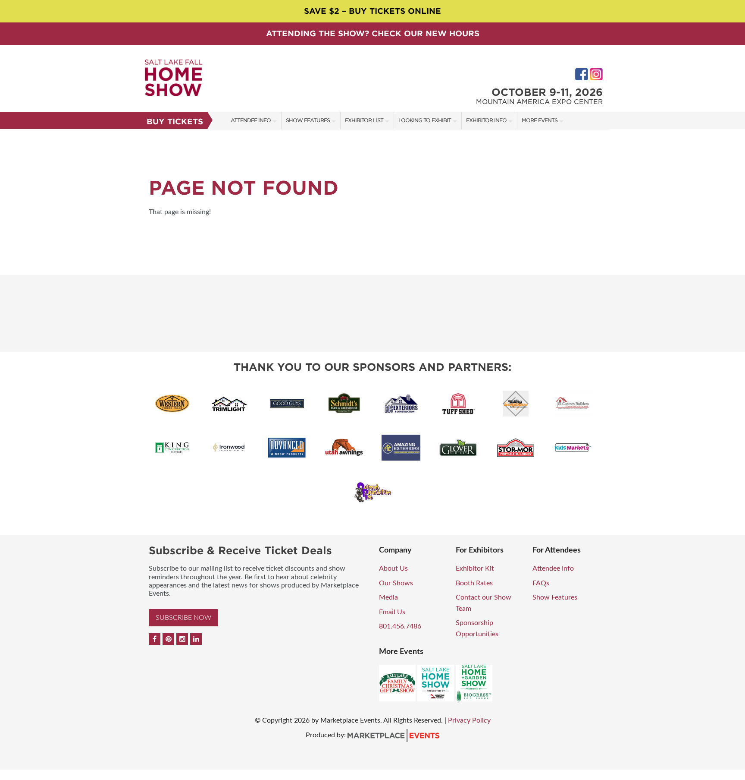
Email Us (392, 612)
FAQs (540, 583)
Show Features (308, 120)
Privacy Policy (469, 720)
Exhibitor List (364, 120)
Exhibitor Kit (475, 568)
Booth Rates (474, 583)
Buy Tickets (175, 121)
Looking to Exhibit (424, 120)
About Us (393, 568)
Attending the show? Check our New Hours (372, 33)
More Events (539, 120)
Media (388, 597)
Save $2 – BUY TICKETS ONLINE (372, 11)
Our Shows (396, 583)
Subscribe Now (183, 617)
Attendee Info (251, 120)
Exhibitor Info (486, 120)
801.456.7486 (400, 626)
